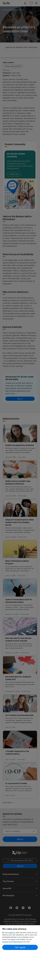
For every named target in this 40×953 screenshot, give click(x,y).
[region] (20, 939)
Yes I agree (20, 947)
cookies (11, 932)
